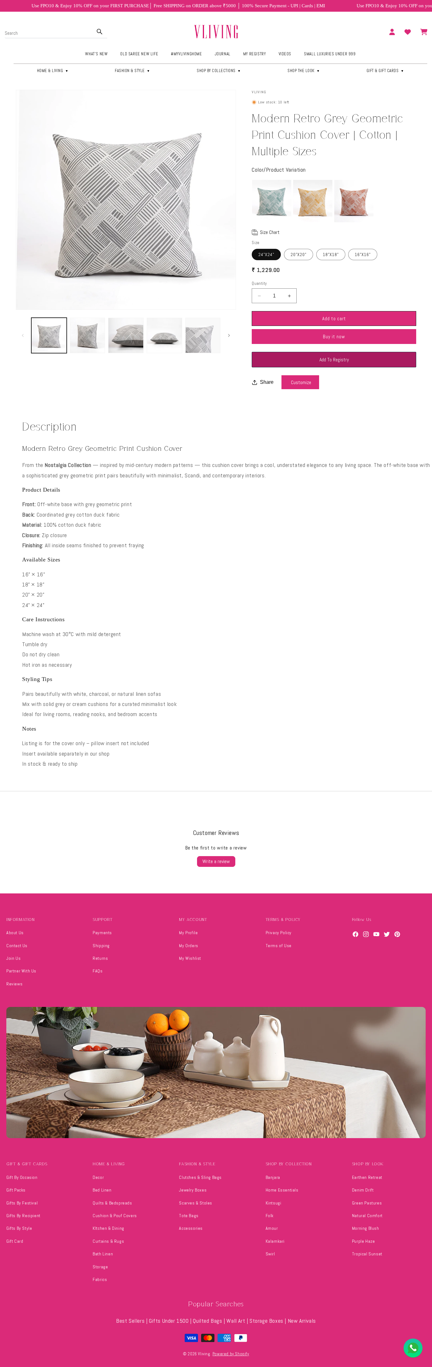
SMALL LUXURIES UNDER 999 (329, 54)
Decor (98, 1177)
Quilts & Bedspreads (112, 1203)
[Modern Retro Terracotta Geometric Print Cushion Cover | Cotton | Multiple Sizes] (354, 201)
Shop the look (303, 70)
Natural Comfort (367, 1215)
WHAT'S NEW (96, 54)
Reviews (14, 984)
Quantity (259, 283)
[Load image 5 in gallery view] (203, 335)
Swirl (270, 1254)
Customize (301, 382)
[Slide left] (23, 335)
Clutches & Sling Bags (200, 1177)
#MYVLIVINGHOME (186, 54)
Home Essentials (282, 1190)
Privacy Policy (279, 932)
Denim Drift (363, 1190)
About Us (15, 932)
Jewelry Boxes (193, 1190)
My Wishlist (190, 958)
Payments (102, 932)
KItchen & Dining (108, 1228)
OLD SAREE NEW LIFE (139, 54)
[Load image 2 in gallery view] (87, 335)
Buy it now (334, 337)
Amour (272, 1228)
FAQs (97, 971)
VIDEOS (285, 54)
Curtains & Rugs (108, 1241)
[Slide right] (229, 335)
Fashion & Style (132, 70)
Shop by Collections (219, 70)
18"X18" (331, 254)
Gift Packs (16, 1190)
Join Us (13, 958)
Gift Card (14, 1241)
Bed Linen (102, 1190)
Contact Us (17, 945)
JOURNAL (223, 54)
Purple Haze (363, 1241)
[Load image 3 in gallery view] (126, 335)
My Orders (188, 945)
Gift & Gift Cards (385, 70)
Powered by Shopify (231, 1354)
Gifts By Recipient (23, 1215)
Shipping (101, 945)
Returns (100, 958)
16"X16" (363, 254)
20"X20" (298, 254)
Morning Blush (365, 1228)
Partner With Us (21, 971)
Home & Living (53, 70)
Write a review (216, 861)
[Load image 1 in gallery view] (49, 335)
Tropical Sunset (367, 1254)
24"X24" (266, 254)
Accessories (191, 1228)
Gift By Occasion (22, 1177)
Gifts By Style (19, 1228)
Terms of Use (279, 945)
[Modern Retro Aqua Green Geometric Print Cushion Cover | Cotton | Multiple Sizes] (272, 201)
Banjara (273, 1177)
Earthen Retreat (367, 1177)
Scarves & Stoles (195, 1203)
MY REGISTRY (254, 54)
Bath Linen (103, 1254)
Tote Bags (188, 1215)
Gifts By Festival (22, 1203)
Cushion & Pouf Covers (115, 1215)
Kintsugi (273, 1203)
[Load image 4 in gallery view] (164, 335)
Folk (270, 1215)
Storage (100, 1267)
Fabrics (100, 1279)
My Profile (188, 932)
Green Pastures (367, 1203)
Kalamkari (275, 1241)
